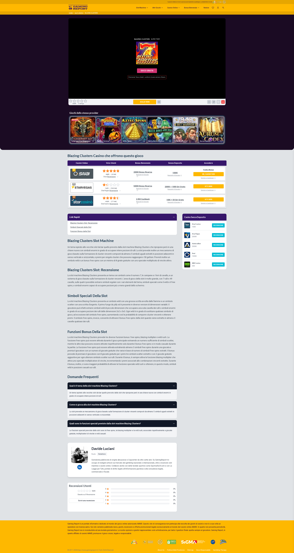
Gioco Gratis (147, 71)
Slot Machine (141, 8)
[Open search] (223, 7)
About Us (161, 550)
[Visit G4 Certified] (213, 542)
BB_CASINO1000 (208, 174)
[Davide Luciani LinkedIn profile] (79, 467)
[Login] (218, 8)
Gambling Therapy (219, 550)
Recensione (218, 225)
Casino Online (172, 8)
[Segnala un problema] (223, 102)
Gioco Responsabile (203, 550)
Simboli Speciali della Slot (80, 227)
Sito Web (208, 186)
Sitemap (190, 550)
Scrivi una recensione (86, 501)
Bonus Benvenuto (190, 8)
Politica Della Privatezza (176, 550)
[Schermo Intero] (209, 102)
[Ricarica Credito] (214, 102)
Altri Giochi (156, 8)
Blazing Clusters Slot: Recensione (84, 223)
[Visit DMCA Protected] (171, 542)
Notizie (206, 8)
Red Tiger (156, 39)
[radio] (71, 101)
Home (71, 13)
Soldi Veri (145, 102)
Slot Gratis (79, 13)
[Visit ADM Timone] (134, 542)
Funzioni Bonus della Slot (80, 231)
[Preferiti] (213, 8)
